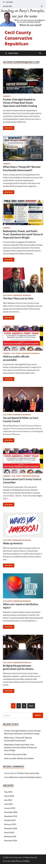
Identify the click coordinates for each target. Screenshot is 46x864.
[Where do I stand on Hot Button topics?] (23, 585)
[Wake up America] (23, 524)
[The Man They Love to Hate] (23, 280)
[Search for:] (23, 715)
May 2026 (8, 792)
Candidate (6, 96)
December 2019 (10, 816)
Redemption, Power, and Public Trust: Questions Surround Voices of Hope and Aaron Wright (23, 234)
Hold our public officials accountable (18, 758)
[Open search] (40, 53)
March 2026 (9, 796)
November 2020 (10, 812)
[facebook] (41, 6)
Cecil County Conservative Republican (18, 38)
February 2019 (10, 824)
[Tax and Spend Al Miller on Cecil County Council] (23, 399)
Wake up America (13, 543)
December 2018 (10, 828)
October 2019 (10, 820)
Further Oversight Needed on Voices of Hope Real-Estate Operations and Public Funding (20, 102)
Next (31, 706)
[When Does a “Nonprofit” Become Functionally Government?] (23, 148)
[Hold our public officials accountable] (23, 338)
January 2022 (9, 808)
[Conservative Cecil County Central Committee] (23, 460)
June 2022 (8, 804)
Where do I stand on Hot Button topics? (25, 777)
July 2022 (8, 800)
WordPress (16, 861)
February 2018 (10, 836)
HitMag (26, 861)
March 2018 (9, 832)
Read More (8, 127)
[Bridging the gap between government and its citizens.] (23, 647)
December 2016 (10, 840)
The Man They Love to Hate (18, 298)
